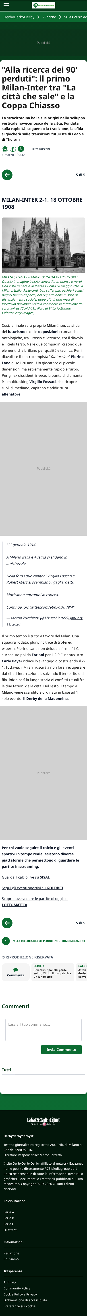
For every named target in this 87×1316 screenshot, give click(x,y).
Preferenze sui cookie (19, 1306)
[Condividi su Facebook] (13, 149)
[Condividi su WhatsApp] (5, 149)
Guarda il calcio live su (26, 877)
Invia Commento (61, 1049)
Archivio (10, 1282)
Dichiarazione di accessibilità (25, 1300)
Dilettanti (10, 1230)
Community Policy (17, 1288)
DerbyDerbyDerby (19, 17)
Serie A (9, 1212)
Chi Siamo (11, 1259)
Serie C (9, 1224)
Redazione (11, 1253)
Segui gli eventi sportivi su (32, 887)
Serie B (9, 1218)
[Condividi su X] (21, 149)
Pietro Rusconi (40, 149)
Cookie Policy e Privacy (20, 1294)
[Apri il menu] (6, 5)
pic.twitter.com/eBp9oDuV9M (48, 607)
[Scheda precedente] (7, 174)
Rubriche (49, 17)
